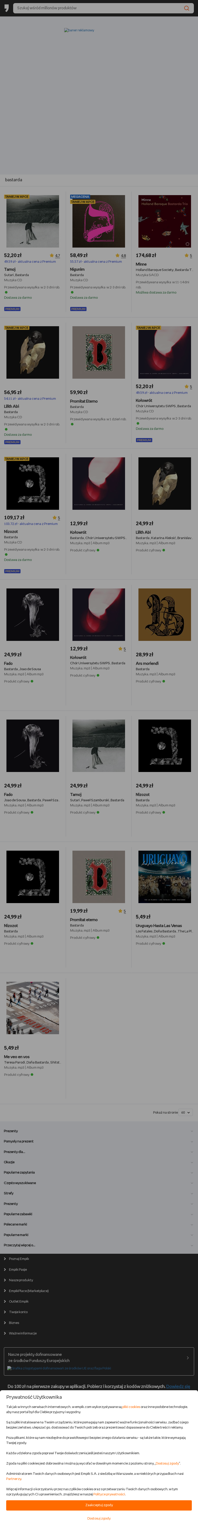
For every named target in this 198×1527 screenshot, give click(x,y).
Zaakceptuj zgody (99, 1505)
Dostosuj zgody (167, 1463)
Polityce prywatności (109, 1494)
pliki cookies (131, 1407)
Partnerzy (13, 1479)
